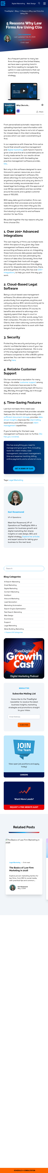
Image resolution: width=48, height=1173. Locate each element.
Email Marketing (10, 585)
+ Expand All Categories (13, 632)
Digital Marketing (18, 3)
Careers (24, 775)
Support (7, 622)
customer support (28, 382)
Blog (17, 11)
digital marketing (15, 150)
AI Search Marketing (12, 582)
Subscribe (24, 725)
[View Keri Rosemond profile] (15, 498)
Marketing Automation (13, 605)
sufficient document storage (16, 417)
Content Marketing (11, 592)
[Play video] (23, 91)
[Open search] (39, 3)
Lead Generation (10, 602)
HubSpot (7, 595)
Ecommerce (8, 619)
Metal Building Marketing (14, 629)
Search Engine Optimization (15, 609)
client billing (35, 420)
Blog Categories (12, 576)
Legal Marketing (24, 40)
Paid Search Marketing (13, 612)
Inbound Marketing (11, 599)
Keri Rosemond (24, 35)
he (13, 360)
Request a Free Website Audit (24, 807)
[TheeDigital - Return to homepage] (3, 3)
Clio (5, 164)
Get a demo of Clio (24, 468)
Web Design (31, 3)
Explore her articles (30, 536)
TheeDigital (8, 11)
